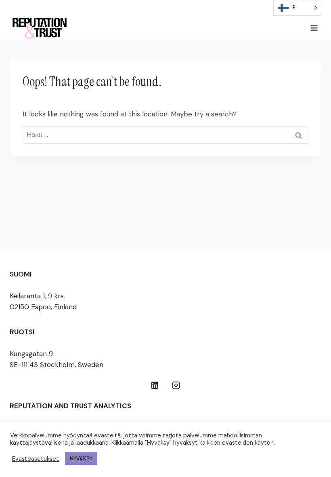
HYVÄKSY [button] (81, 458)
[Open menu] (313, 27)
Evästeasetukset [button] (35, 458)
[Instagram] (176, 385)
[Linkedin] (155, 385)
